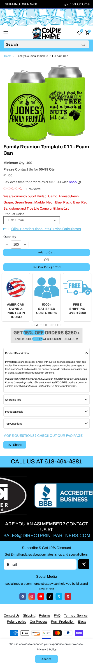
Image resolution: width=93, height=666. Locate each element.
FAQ (57, 615)
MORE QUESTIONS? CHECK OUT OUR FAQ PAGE (43, 435)
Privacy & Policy (46, 649)
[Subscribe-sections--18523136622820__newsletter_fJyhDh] (83, 564)
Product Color (13, 214)
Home (8, 56)
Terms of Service (76, 615)
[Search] (83, 44)
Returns (44, 615)
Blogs (82, 621)
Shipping (29, 615)
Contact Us (11, 615)
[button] (8, 33)
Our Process (38, 621)
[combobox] (46, 44)
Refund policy (16, 621)
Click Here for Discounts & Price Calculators (46, 229)
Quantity (9, 236)
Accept (46, 659)
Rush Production (62, 621)
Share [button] (17, 444)
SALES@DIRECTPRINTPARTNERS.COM (46, 535)
